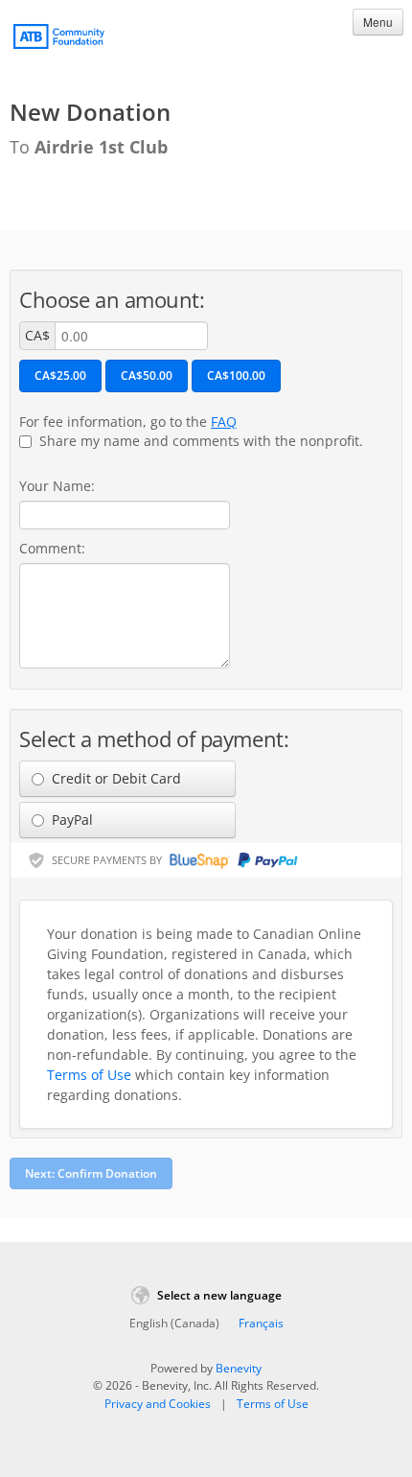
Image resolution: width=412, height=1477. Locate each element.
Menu (378, 21)
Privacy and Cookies (157, 1403)
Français (261, 1323)
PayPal (70, 819)
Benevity (239, 1368)
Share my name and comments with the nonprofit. (199, 441)
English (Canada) (174, 1323)
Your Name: (57, 486)
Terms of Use (89, 1075)
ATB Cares (58, 39)
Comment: (52, 548)
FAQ (224, 421)
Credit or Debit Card (114, 778)
